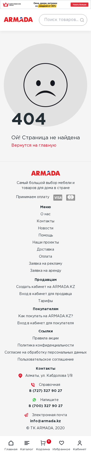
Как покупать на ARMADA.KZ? (45, 316)
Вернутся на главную (33, 145)
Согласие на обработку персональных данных (46, 352)
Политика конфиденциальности (45, 345)
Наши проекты (45, 242)
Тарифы (45, 301)
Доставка (45, 249)
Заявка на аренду (45, 270)
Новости (45, 228)
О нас (45, 214)
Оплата (45, 256)
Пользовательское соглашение (45, 359)
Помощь (45, 235)
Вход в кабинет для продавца (45, 294)
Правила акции (45, 338)
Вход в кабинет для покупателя (45, 323)
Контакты (45, 221)
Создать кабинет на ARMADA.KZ (45, 286)
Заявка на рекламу (45, 263)
